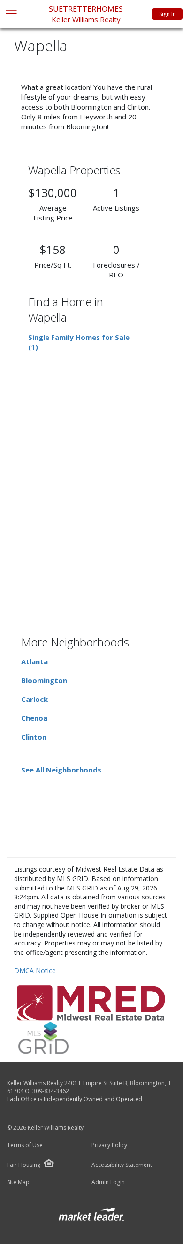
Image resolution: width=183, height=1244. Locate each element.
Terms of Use (25, 1145)
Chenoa (34, 718)
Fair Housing (23, 1165)
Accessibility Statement (122, 1165)
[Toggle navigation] (11, 14)
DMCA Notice (35, 970)
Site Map (18, 1182)
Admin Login (108, 1182)
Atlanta (34, 661)
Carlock (34, 699)
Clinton (33, 736)
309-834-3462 (50, 1091)
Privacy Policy (109, 1145)
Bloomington (44, 680)
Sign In (167, 14)
